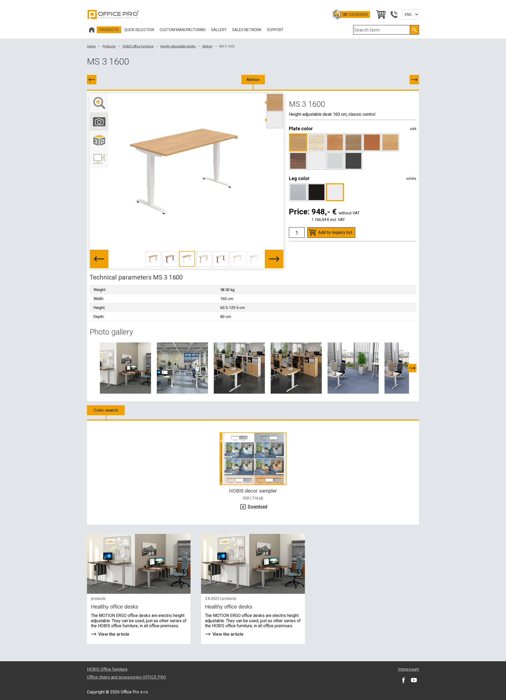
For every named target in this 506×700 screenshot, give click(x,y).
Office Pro (113, 14)
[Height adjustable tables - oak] (296, 367)
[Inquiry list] (380, 14)
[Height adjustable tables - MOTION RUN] (353, 367)
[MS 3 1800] (414, 79)
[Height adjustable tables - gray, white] (182, 367)
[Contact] (393, 14)
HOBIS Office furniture (107, 669)
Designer (355, 14)
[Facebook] (403, 680)
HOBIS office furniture (138, 46)
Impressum (408, 669)
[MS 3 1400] (91, 79)
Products (109, 46)
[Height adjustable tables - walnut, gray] (125, 367)
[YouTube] (413, 680)
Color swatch (106, 410)
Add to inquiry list (335, 232)
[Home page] (91, 29)
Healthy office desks (114, 607)
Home (91, 46)
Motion (207, 46)
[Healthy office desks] (139, 564)
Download (257, 506)
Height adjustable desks (178, 46)
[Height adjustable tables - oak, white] (239, 367)
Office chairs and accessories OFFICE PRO (126, 677)
